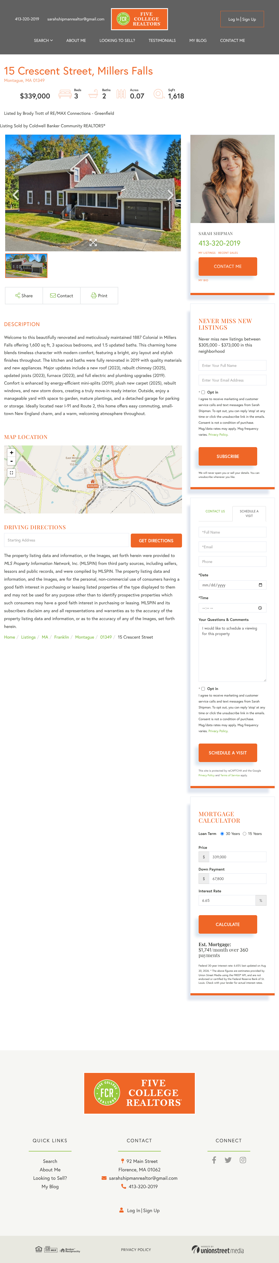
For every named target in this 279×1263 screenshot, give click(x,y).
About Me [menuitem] (50, 1169)
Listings (28, 637)
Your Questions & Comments (224, 619)
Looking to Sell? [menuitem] (117, 40)
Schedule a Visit (249, 513)
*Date (203, 574)
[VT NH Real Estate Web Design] (218, 1249)
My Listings (207, 253)
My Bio (203, 280)
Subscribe (228, 456)
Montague (84, 637)
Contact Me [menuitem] (232, 40)
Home (9, 637)
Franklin (61, 637)
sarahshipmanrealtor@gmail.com (75, 19)
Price (203, 847)
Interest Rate (210, 891)
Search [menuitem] (41, 40)
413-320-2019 (27, 19)
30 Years (233, 833)
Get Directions (156, 540)
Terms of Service (230, 775)
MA (45, 637)
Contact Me (228, 266)
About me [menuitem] (76, 40)
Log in (233, 19)
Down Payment (212, 869)
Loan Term (207, 833)
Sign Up (249, 19)
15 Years (255, 833)
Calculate (228, 924)
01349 (106, 637)
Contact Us (215, 511)
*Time (203, 597)
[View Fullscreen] (11, 473)
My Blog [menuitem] (198, 40)
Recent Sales (228, 253)
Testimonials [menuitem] (162, 40)
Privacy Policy (218, 435)
